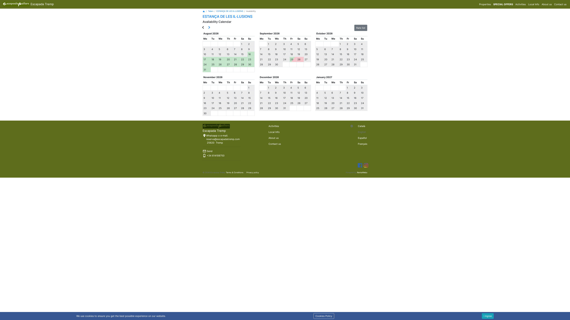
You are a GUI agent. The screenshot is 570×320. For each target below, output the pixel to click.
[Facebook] (360, 165)
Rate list (360, 27)
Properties (485, 4)
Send (209, 151)
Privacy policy (252, 172)
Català (361, 126)
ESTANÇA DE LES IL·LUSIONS (229, 11)
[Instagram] (366, 165)
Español (362, 137)
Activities (520, 4)
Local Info (533, 4)
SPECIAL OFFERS (503, 4)
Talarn (210, 11)
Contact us (560, 4)
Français (362, 143)
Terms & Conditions (234, 172)
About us (547, 4)
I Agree (488, 316)
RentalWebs (362, 172)
